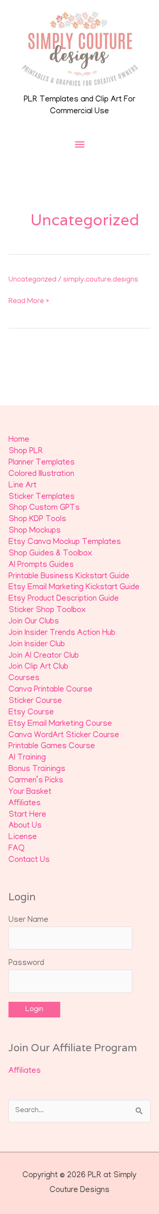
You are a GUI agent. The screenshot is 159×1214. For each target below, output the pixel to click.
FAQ (16, 849)
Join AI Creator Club (43, 656)
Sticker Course (35, 701)
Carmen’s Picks (35, 781)
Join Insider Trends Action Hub (61, 633)
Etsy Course (31, 712)
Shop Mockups (34, 531)
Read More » (28, 302)
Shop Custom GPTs (44, 508)
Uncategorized (32, 280)
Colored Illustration (41, 474)
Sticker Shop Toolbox (47, 610)
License (22, 837)
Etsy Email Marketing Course (60, 724)
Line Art (22, 485)
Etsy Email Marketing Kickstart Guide (73, 587)
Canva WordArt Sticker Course (63, 735)
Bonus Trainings (36, 769)
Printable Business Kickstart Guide (68, 576)
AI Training (27, 758)
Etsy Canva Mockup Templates (64, 542)
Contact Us (29, 860)
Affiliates (24, 803)
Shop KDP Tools (37, 519)
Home (18, 440)
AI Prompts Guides (41, 565)
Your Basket (29, 792)
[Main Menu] (79, 144)
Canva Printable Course (50, 690)
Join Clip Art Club (38, 667)
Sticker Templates (41, 497)
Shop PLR (25, 451)
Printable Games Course (51, 746)
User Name (28, 920)
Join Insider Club (36, 644)
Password (26, 963)
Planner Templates (41, 463)
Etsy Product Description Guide (63, 599)
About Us (25, 826)
